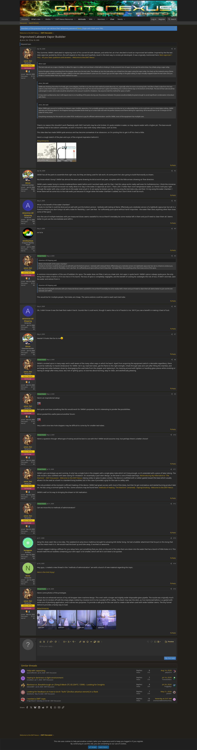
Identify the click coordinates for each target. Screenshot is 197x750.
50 (34, 191)
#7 (175, 334)
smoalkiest (30, 680)
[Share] (171, 49)
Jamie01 (169, 693)
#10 (174, 435)
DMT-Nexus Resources (64, 19)
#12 (174, 504)
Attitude (82, 19)
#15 (174, 589)
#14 (174, 563)
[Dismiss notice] (175, 28)
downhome (30, 694)
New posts (23, 23)
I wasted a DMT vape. (36, 698)
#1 (175, 49)
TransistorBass (167, 679)
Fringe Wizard (31, 701)
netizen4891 (31, 687)
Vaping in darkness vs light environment (45, 677)
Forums (25, 19)
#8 (175, 360)
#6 (175, 306)
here (79, 28)
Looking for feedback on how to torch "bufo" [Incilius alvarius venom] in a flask (62, 691)
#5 (175, 256)
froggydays (168, 686)
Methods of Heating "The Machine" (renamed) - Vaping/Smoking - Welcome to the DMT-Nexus (136, 487)
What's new (35, 19)
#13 (174, 538)
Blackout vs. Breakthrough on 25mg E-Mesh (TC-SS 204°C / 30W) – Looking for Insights (66, 684)
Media (47, 19)
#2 (175, 171)
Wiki (90, 19)
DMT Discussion (51, 673)
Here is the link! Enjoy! (45, 572)
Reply (174, 165)
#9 (175, 394)
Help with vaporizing (36, 670)
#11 (174, 469)
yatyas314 (168, 672)
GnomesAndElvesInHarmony (162, 701)
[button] (42, 19)
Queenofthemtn (32, 673)
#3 (175, 201)
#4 (175, 229)
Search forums (34, 23)
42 (34, 78)
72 (34, 251)
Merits (120, 19)
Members (101, 19)
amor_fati (25, 40)
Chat (112, 19)
